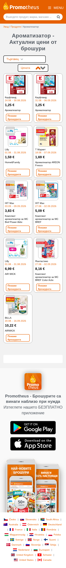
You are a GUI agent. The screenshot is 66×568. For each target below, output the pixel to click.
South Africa (52, 519)
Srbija (53, 544)
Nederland (23, 549)
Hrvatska (39, 534)
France (19, 529)
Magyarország (17, 534)
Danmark (16, 544)
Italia (34, 529)
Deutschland (55, 524)
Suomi (52, 539)
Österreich (33, 524)
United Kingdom (24, 554)
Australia (13, 524)
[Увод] (21, 5)
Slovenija (36, 544)
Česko (12, 519)
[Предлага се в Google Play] (33, 427)
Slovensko (30, 519)
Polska (57, 534)
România (51, 529)
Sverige (19, 539)
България (44, 549)
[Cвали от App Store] (33, 443)
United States (26, 560)
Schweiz (47, 554)
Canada (47, 560)
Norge (36, 539)
